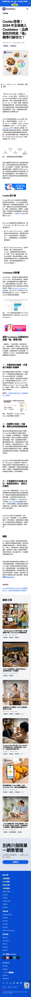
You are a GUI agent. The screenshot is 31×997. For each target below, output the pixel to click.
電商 (6, 878)
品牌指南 (5, 969)
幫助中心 (5, 944)
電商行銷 (11, 637)
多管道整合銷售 (7, 914)
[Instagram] (7, 983)
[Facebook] (3, 983)
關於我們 (5, 966)
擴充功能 (5, 927)
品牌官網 (11, 714)
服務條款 (10, 987)
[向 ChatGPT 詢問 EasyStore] (4, 957)
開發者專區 (6, 978)
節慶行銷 (17, 637)
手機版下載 (6, 930)
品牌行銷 (5, 675)
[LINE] (21, 983)
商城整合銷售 (6, 901)
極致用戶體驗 (6, 891)
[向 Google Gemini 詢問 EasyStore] (11, 957)
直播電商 (5, 904)
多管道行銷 (13, 46)
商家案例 (20, 832)
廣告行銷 (17, 753)
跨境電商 (5, 907)
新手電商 (5, 895)
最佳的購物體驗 (12, 832)
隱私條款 (15, 987)
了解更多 (17, 213)
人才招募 (8, 972)
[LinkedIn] (10, 983)
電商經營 (5, 46)
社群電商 (5, 714)
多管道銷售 (17, 714)
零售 (6, 882)
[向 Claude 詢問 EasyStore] (7, 957)
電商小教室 (6, 941)
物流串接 (5, 921)
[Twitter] (14, 983)
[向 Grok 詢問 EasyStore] (18, 957)
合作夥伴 (5, 975)
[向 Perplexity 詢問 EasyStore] (14, 957)
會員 (6, 888)
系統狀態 (5, 950)
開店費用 (5, 937)
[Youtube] (17, 983)
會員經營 (11, 792)
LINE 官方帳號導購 (15, 501)
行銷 (6, 885)
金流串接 (5, 924)
